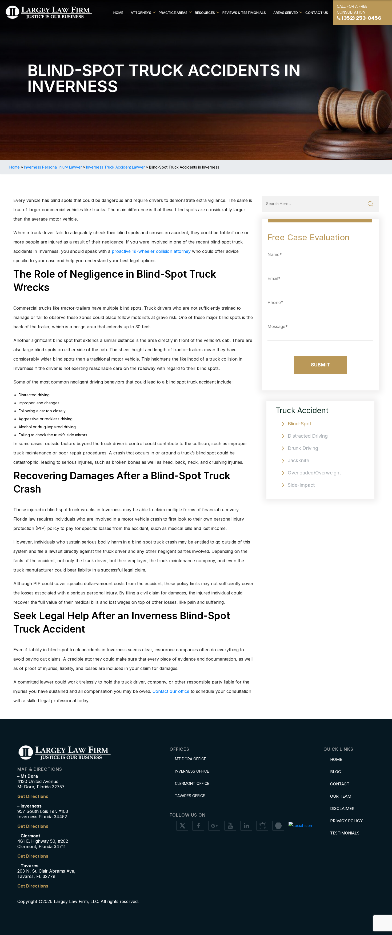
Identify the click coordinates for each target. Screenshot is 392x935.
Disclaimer (342, 808)
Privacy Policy (346, 820)
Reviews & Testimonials (244, 12)
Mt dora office (190, 759)
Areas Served (285, 12)
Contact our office (171, 691)
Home (118, 12)
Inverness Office (192, 771)
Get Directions (32, 796)
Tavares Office (190, 795)
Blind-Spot (299, 423)
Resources (205, 12)
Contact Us (316, 12)
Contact (339, 783)
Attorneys (141, 12)
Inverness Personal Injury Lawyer (53, 167)
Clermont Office (192, 783)
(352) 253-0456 (361, 18)
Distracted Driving (308, 436)
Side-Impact (301, 485)
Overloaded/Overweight (314, 473)
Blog (335, 771)
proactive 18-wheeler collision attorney (151, 251)
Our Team (340, 796)
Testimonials (344, 833)
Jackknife (298, 460)
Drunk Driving (303, 448)
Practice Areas (173, 12)
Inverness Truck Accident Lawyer (115, 167)
